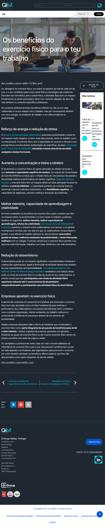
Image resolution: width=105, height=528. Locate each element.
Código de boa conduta (90, 516)
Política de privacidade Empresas (48, 516)
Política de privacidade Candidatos (19, 516)
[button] (3, 14)
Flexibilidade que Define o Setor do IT (88, 161)
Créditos (52, 522)
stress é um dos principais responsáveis (22, 134)
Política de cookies (71, 516)
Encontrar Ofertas (100, 5)
